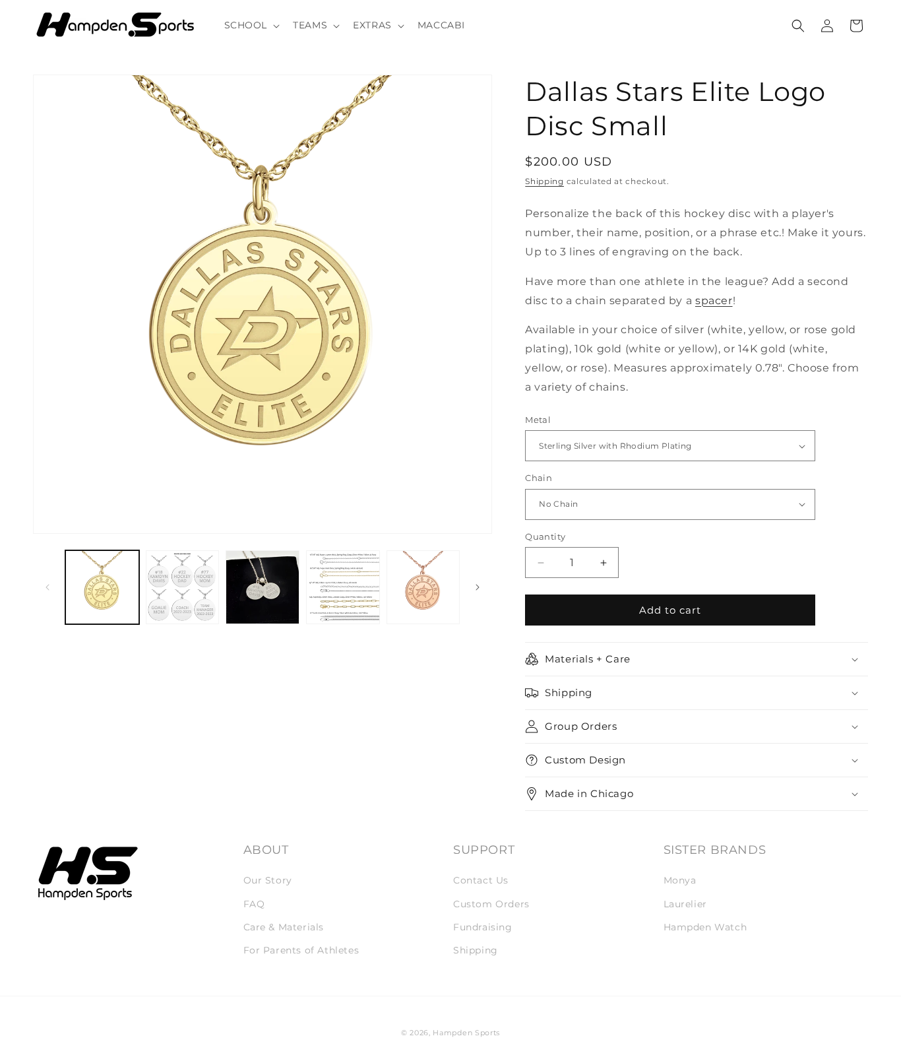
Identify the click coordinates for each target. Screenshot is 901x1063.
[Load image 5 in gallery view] (423, 587)
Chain (538, 477)
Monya (680, 881)
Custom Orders (491, 904)
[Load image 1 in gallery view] (102, 587)
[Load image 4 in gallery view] (343, 587)
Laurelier (685, 904)
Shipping (544, 181)
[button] (251, 25)
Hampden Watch (705, 927)
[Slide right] (477, 587)
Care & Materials (284, 927)
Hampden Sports (466, 1032)
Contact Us (481, 881)
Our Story (267, 881)
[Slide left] (47, 587)
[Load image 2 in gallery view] (183, 587)
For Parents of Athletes (301, 950)
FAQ (254, 904)
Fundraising (483, 927)
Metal (538, 419)
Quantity (545, 536)
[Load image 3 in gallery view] (262, 587)
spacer (714, 300)
